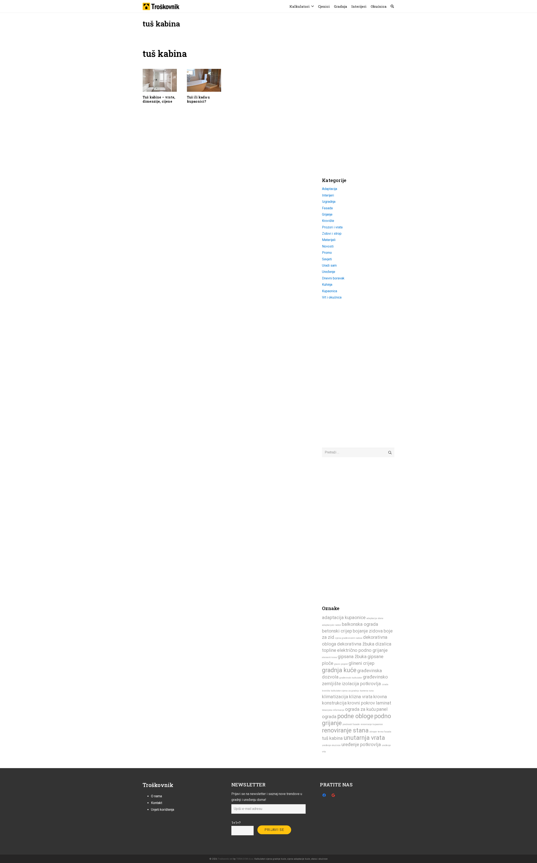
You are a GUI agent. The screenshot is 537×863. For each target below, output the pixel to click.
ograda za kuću (360, 709)
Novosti (328, 246)
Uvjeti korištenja (162, 810)
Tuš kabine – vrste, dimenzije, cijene (159, 99)
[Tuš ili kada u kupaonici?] (204, 80)
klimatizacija (335, 696)
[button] (312, 6)
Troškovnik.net (225, 859)
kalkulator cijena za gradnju (345, 690)
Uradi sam (329, 265)
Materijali (328, 240)
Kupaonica (329, 291)
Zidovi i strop (331, 234)
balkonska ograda (360, 624)
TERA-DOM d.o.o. (245, 859)
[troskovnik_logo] (161, 6)
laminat (383, 703)
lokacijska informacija (333, 710)
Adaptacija (329, 189)
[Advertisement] (353, 74)
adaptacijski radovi (331, 625)
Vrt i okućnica (331, 297)
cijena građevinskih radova (348, 638)
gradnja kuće (339, 670)
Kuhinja (327, 285)
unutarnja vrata (364, 737)
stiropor (373, 731)
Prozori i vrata (332, 227)
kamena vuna (367, 690)
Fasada (327, 208)
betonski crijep (337, 631)
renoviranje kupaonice (372, 724)
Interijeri (328, 195)
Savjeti (327, 259)
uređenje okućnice (331, 745)
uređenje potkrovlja (361, 744)
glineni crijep (361, 663)
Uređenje (328, 272)
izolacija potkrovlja (361, 683)
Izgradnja (328, 202)
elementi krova (329, 657)
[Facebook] (324, 795)
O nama (156, 796)
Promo (327, 253)
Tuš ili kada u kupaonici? (198, 99)
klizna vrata (361, 696)
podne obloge (355, 716)
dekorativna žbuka (355, 644)
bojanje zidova (368, 631)
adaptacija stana (374, 618)
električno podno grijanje (362, 650)
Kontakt (156, 803)
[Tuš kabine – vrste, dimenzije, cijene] (160, 80)
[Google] (333, 795)
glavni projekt (341, 664)
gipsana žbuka (352, 656)
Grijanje (327, 214)
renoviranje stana (345, 730)
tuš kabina (332, 738)
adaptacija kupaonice (344, 617)
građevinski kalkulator (350, 677)
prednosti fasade (351, 724)
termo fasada (384, 731)
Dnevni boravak (333, 278)
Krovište (328, 221)
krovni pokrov (361, 703)
